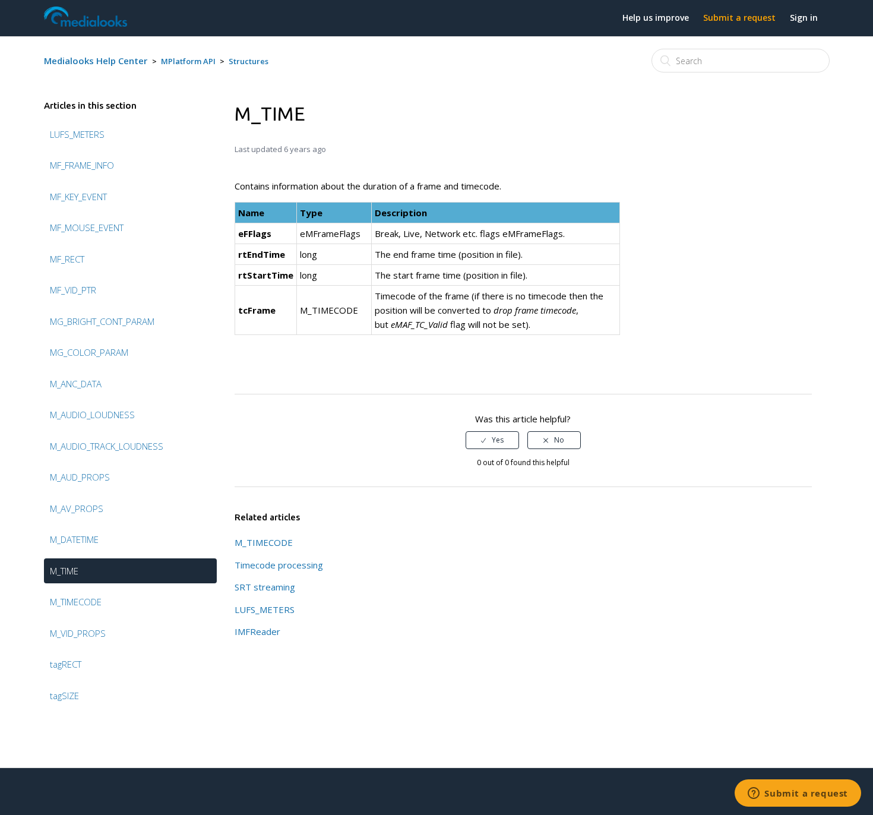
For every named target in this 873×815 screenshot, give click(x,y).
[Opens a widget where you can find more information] (798, 794)
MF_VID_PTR (73, 290)
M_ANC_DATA (76, 384)
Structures (248, 61)
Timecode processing (279, 565)
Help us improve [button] (655, 17)
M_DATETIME (74, 539)
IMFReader (257, 631)
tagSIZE (64, 696)
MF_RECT (67, 259)
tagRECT (65, 664)
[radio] (492, 440)
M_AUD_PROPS (80, 477)
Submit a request (739, 17)
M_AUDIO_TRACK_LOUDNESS (106, 446)
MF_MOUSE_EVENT (87, 227)
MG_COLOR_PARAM (89, 352)
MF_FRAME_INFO (82, 165)
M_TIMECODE (76, 602)
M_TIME (64, 571)
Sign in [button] (804, 17)
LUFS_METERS (77, 134)
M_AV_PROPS (76, 508)
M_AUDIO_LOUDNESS (92, 415)
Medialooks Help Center (95, 61)
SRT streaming (265, 587)
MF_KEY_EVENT (78, 197)
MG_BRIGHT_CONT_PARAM (102, 321)
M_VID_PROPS (78, 633)
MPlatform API (188, 61)
